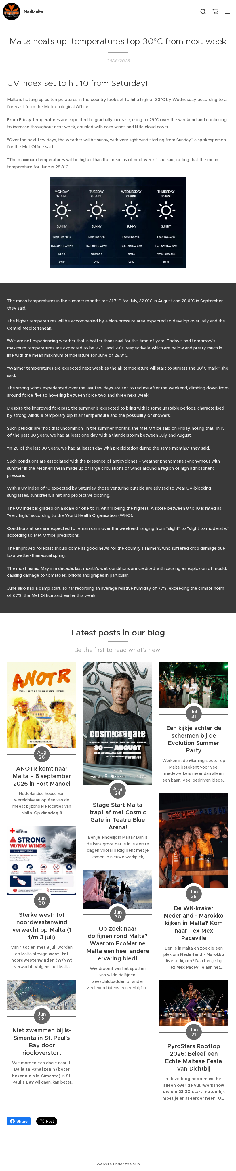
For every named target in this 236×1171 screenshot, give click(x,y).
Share (22, 1121)
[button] (203, 11)
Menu (227, 11)
